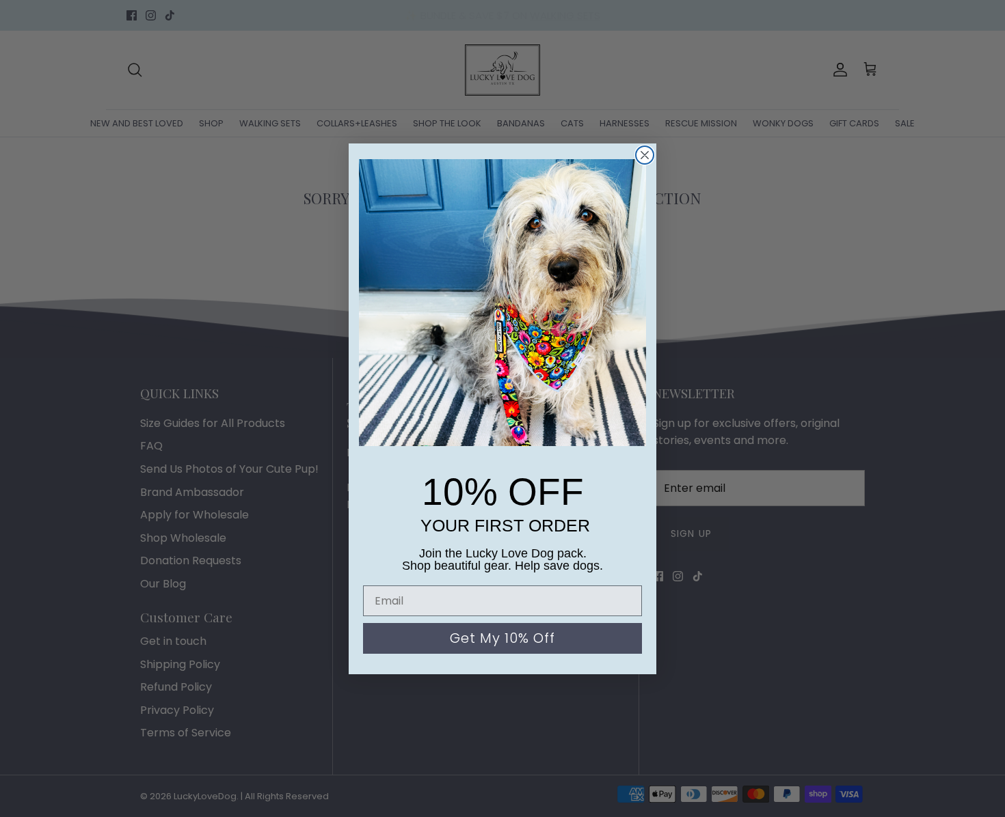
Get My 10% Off (502, 638)
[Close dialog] (645, 155)
